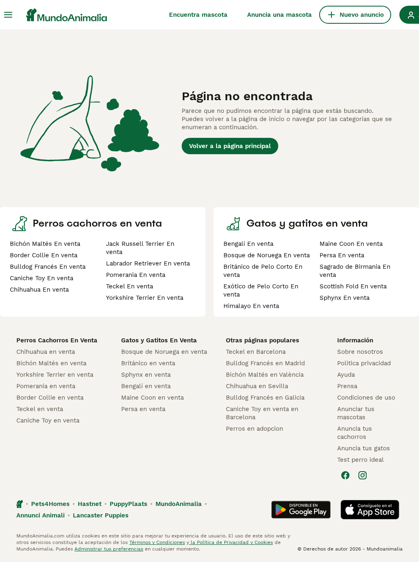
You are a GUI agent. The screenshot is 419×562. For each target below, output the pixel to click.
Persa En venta (342, 255)
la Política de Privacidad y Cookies (231, 542)
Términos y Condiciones (157, 542)
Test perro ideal (360, 459)
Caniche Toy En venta (41, 278)
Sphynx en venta (146, 374)
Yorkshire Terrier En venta (144, 297)
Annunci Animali (40, 515)
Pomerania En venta (135, 275)
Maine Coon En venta (351, 243)
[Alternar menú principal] (8, 15)
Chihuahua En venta (39, 289)
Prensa (347, 386)
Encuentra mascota (198, 14)
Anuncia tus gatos (363, 448)
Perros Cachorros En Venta (56, 340)
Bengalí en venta (146, 386)
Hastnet (89, 504)
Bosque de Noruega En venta (266, 255)
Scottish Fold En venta (353, 286)
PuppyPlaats (128, 504)
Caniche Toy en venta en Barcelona (262, 413)
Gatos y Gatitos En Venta (159, 340)
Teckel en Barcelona (256, 351)
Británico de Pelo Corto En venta (262, 271)
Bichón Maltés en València (265, 374)
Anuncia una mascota (279, 14)
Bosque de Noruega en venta (164, 351)
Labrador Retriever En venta (148, 263)
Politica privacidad (364, 363)
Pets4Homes (50, 504)
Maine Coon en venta (152, 397)
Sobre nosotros (360, 351)
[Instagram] (362, 475)
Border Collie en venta (49, 397)
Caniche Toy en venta (47, 420)
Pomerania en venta (45, 386)
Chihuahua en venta (45, 351)
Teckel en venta (39, 409)
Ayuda (346, 374)
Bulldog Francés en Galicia (265, 397)
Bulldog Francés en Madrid (265, 363)
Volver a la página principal (230, 146)
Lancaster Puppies (100, 515)
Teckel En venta (129, 286)
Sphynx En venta (344, 297)
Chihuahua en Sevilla (257, 386)
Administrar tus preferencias (108, 549)
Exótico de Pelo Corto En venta (260, 290)
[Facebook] (345, 475)
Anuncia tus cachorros (354, 433)
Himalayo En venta (251, 306)
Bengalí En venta (248, 243)
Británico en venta (148, 363)
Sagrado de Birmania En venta (355, 271)
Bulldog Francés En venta (48, 266)
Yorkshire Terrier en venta (54, 374)
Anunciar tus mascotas (355, 413)
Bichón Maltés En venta (45, 243)
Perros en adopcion (254, 428)
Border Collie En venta (43, 255)
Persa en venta (143, 409)
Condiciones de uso (366, 397)
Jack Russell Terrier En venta (140, 248)
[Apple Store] (370, 509)
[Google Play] (301, 509)
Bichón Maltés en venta (51, 363)
